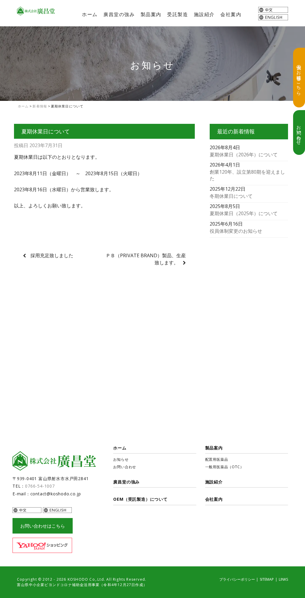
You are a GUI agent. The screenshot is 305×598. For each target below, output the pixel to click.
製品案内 (151, 14)
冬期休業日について (231, 196)
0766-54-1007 (40, 486)
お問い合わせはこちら (42, 526)
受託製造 (177, 14)
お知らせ (120, 459)
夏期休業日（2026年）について (244, 154)
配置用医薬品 (216, 459)
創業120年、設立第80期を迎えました (247, 175)
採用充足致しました (51, 255)
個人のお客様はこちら (299, 77)
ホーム (90, 14)
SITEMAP (267, 579)
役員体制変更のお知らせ (236, 231)
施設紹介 (204, 14)
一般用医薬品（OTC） (224, 466)
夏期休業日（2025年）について (244, 213)
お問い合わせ (299, 132)
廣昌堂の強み (119, 14)
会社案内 (230, 14)
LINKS (283, 579)
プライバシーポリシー (237, 579)
